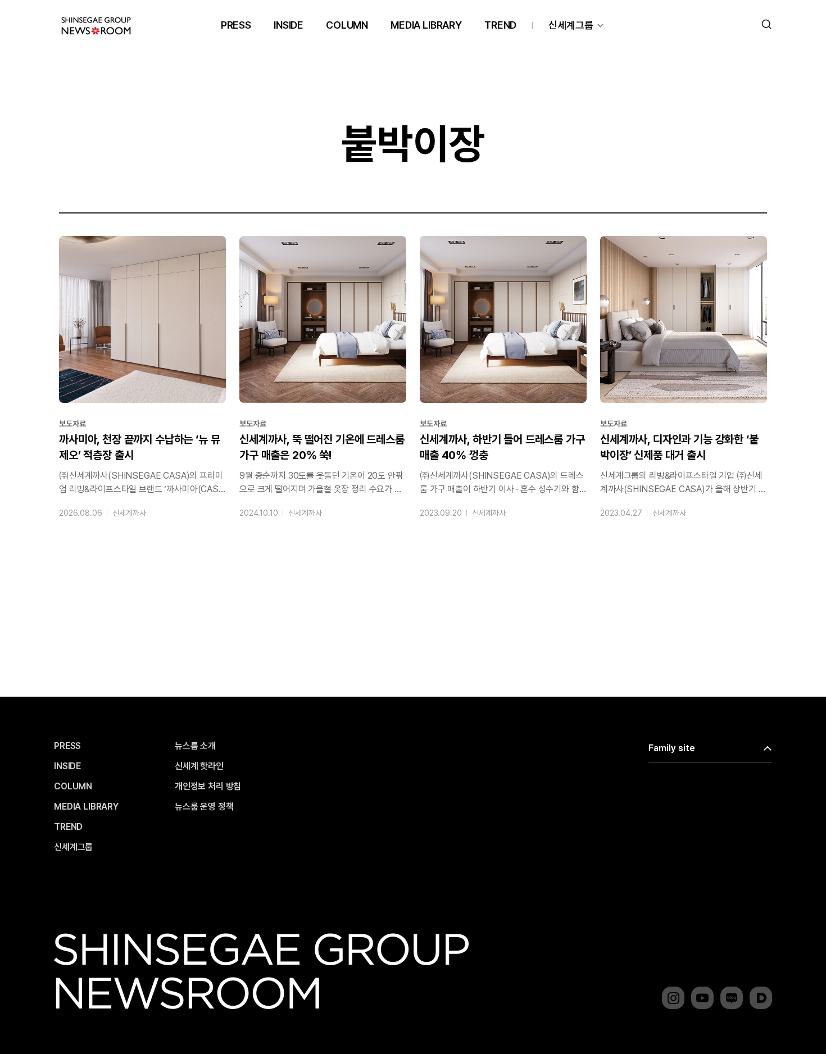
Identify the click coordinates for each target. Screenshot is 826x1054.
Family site (671, 748)
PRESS (236, 25)
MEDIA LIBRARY (426, 25)
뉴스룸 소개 (195, 746)
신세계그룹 (570, 25)
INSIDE (288, 25)
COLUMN (347, 25)
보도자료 (72, 423)
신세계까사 (129, 512)
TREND (500, 25)
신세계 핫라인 (199, 766)
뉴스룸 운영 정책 (204, 806)
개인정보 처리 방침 (208, 786)
